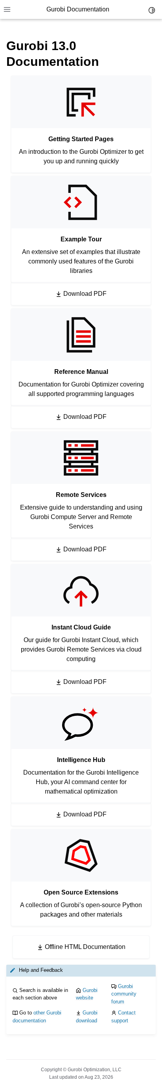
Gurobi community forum (123, 994)
